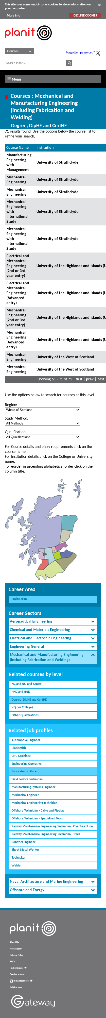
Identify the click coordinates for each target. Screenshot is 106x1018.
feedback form (17, 974)
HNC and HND (21, 692)
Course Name (17, 148)
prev (90, 379)
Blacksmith (19, 748)
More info (13, 15)
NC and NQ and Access (26, 684)
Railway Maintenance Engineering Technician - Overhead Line (52, 826)
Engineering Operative (27, 763)
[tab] (53, 622)
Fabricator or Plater (25, 771)
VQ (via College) (22, 707)
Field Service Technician (27, 779)
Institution (45, 148)
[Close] (99, 5)
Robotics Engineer (23, 842)
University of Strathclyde (57, 163)
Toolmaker (19, 857)
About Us (14, 942)
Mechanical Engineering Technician (34, 803)
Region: (11, 405)
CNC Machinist (21, 756)
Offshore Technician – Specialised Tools (37, 818)
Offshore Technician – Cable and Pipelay (38, 810)
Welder (17, 865)
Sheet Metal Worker (25, 849)
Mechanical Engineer (25, 795)
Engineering (19, 599)
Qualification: (15, 432)
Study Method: (16, 419)
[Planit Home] (28, 43)
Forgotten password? (80, 52)
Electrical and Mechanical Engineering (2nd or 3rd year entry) (17, 266)
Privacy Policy (16, 955)
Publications (16, 987)
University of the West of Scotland (65, 357)
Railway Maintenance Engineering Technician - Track (46, 834)
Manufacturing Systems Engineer (33, 787)
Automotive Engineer (26, 740)
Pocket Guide (16, 968)
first (79, 379)
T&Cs (12, 962)
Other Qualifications (25, 715)
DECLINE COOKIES (85, 15)
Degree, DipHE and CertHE (29, 699)
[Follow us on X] (98, 53)
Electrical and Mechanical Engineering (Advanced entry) (17, 293)
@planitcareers (21, 981)
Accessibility (16, 949)
